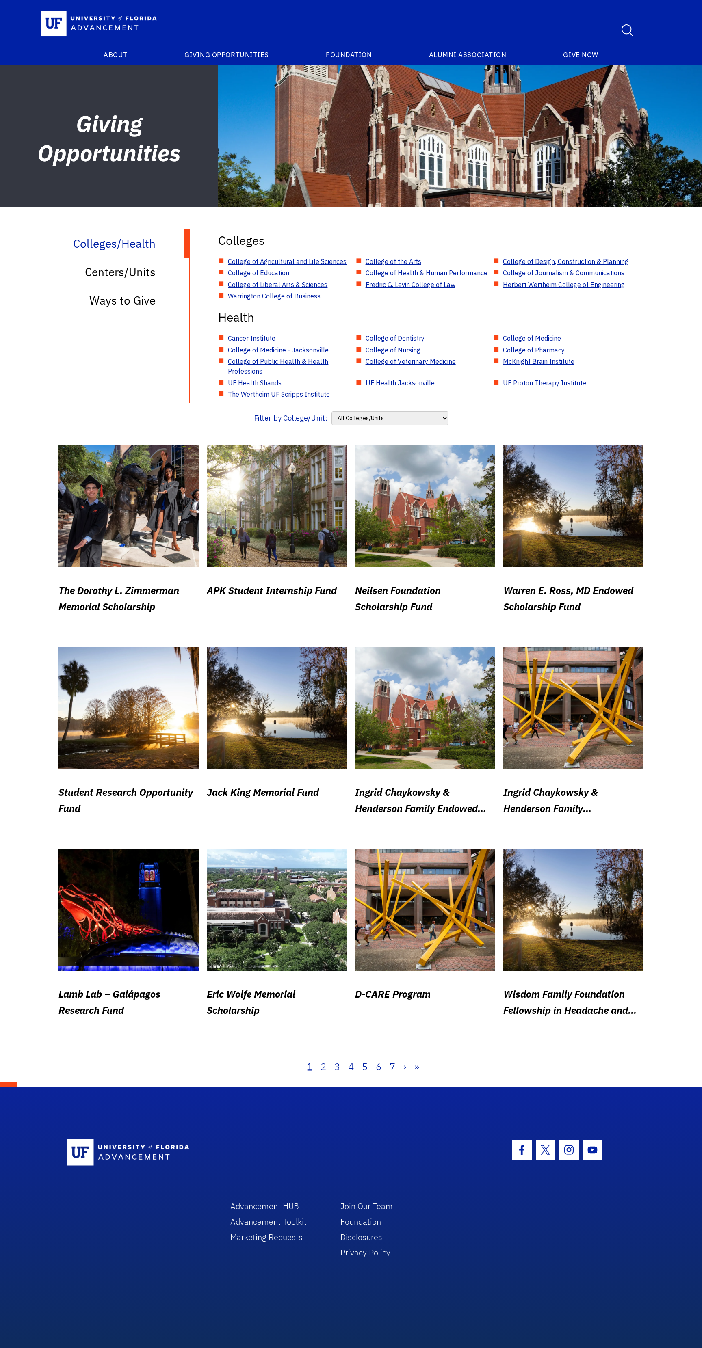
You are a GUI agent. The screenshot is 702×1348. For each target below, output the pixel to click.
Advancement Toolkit (268, 1221)
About (116, 54)
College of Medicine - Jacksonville (278, 350)
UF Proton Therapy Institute (544, 383)
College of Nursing (393, 350)
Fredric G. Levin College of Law (410, 285)
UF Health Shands (255, 383)
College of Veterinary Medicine (411, 361)
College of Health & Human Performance (427, 273)
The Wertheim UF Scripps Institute (279, 394)
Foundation (349, 54)
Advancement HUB (264, 1206)
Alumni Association (468, 54)
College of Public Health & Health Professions (278, 366)
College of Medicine (532, 338)
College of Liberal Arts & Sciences (277, 285)
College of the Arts (393, 261)
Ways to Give (122, 300)
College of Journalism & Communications (563, 273)
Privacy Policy (365, 1252)
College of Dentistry (395, 338)
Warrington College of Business (274, 296)
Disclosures (361, 1236)
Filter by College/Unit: (290, 418)
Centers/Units (120, 271)
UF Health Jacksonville (400, 383)
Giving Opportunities (226, 54)
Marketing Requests (266, 1236)
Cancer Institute (251, 338)
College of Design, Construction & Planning (565, 261)
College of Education (258, 273)
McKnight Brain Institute (538, 361)
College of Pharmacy (534, 350)
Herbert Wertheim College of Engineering (564, 285)
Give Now (580, 54)
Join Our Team (366, 1206)
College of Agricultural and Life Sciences (287, 261)
